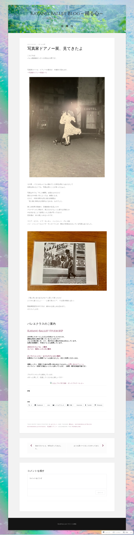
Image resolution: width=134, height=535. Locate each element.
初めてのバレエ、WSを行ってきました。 (48, 447)
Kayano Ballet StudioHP (45, 331)
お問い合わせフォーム (76, 364)
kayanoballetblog (83, 424)
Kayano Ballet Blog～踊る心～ (67, 13)
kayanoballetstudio (36, 426)
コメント (100, 492)
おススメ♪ (54, 424)
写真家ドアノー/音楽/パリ (38, 72)
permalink (76, 426)
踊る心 (71, 424)
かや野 (43, 44)
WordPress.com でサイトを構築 (67, 524)
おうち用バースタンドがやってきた (86, 446)
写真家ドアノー (52, 426)
